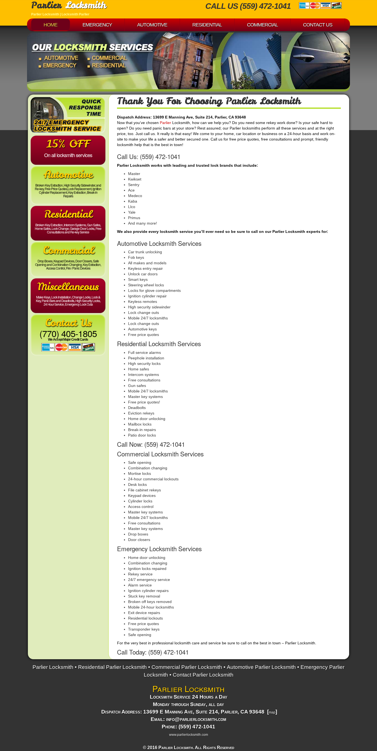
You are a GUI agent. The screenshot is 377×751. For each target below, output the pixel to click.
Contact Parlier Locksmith (203, 675)
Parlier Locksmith (53, 667)
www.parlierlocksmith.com (188, 735)
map (272, 712)
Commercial (262, 25)
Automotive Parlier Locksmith (261, 667)
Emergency (97, 25)
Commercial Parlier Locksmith (187, 667)
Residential (207, 25)
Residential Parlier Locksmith (112, 667)
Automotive (152, 25)
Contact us (317, 25)
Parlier (165, 122)
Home (50, 25)
